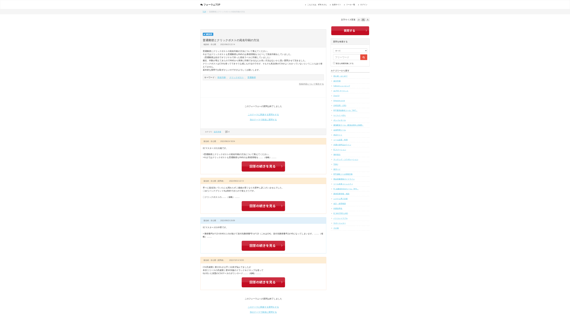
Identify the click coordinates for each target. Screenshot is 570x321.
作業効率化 (337, 208)
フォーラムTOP (212, 4)
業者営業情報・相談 (341, 193)
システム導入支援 (340, 198)
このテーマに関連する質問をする (263, 114)
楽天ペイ (337, 169)
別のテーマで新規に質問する (263, 119)
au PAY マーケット (341, 90)
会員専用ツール (339, 130)
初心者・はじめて (340, 76)
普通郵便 (251, 77)
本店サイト (337, 135)
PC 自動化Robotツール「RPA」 (346, 189)
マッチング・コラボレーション (345, 159)
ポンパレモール (339, 120)
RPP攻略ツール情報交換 (343, 174)
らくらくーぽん (339, 115)
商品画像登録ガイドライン (344, 179)
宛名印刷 (221, 77)
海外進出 (337, 154)
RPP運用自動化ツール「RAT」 (345, 110)
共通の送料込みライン (342, 144)
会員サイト (336, 4)
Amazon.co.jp (339, 100)
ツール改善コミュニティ (343, 184)
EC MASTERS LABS (340, 213)
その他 (336, 228)
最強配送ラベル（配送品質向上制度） (348, 125)
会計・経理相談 (339, 203)
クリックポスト (236, 77)
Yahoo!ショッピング (341, 86)
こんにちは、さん (317, 4)
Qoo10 (336, 95)
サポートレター (339, 223)
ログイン (363, 4)
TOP (204, 11)
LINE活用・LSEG (339, 105)
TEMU (335, 164)
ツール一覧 (350, 4)
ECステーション (339, 149)
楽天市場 (217, 131)
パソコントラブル (340, 218)
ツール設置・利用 (340, 140)
